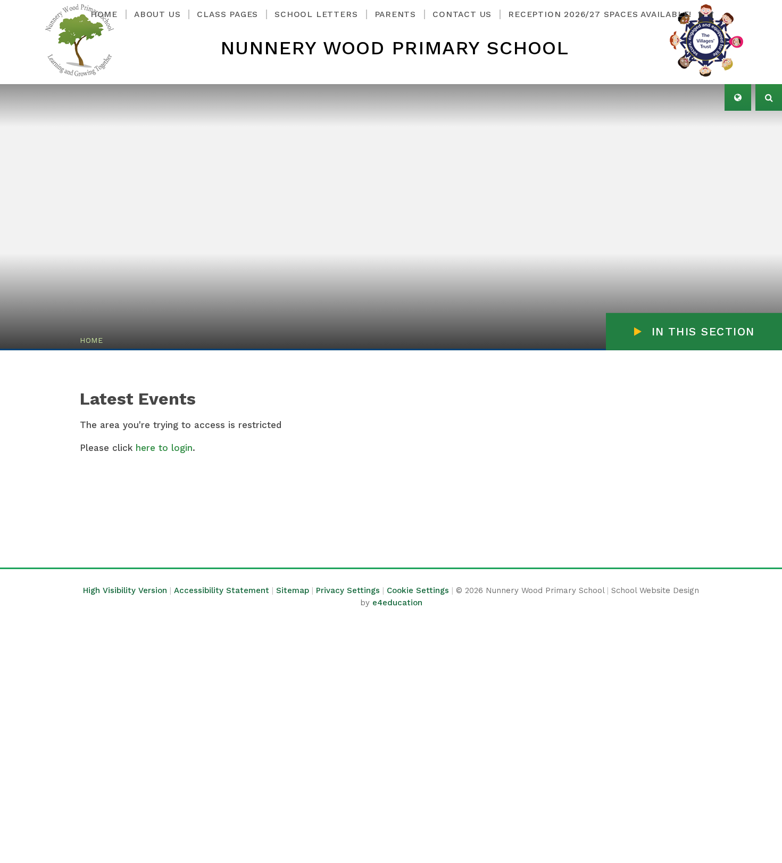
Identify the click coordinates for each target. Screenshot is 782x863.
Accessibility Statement (221, 590)
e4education (397, 602)
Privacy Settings (348, 590)
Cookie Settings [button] (418, 590)
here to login (164, 447)
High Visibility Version (125, 590)
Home (91, 340)
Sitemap (292, 590)
